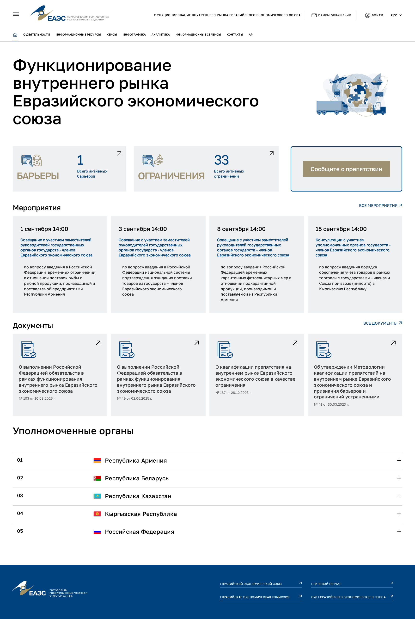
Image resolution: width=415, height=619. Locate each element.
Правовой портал (326, 584)
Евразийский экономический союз (251, 584)
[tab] (207, 460)
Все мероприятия (378, 205)
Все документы (380, 323)
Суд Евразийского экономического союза (348, 597)
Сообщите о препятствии (346, 168)
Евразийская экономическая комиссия (254, 597)
